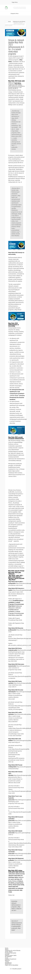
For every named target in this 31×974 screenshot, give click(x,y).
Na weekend (8, 956)
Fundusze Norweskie (10, 953)
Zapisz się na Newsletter (11, 965)
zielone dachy (14, 395)
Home (9, 21)
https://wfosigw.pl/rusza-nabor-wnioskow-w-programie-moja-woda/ (19, 667)
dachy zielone (8, 951)
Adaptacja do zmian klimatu (19, 21)
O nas (6, 957)
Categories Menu (14, 13)
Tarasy (7, 961)
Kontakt (7, 954)
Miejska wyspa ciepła (10, 955)
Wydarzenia (8, 964)
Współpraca (8, 962)
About (6, 949)
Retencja (7, 960)
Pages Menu (15, 2)
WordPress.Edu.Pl (17, 968)
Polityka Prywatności (10, 959)
